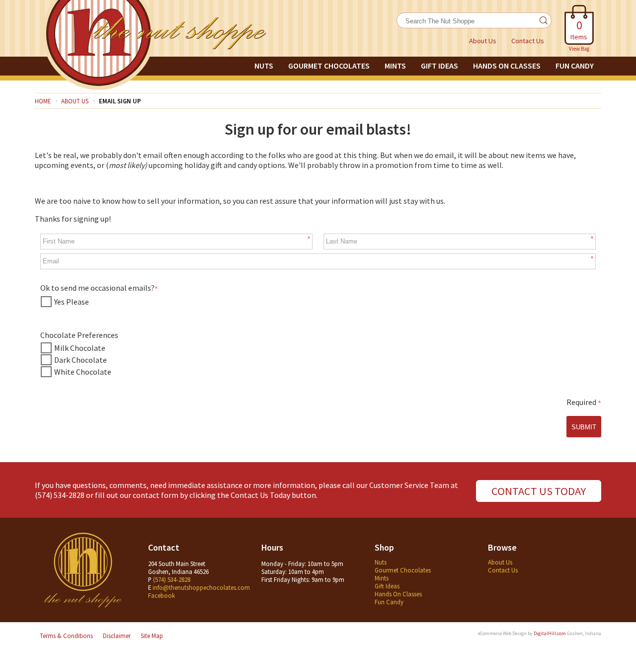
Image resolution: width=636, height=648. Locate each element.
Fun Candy (575, 66)
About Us (482, 40)
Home (43, 101)
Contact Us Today (538, 491)
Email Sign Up (120, 101)
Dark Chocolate (80, 360)
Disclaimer (117, 636)
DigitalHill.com (550, 633)
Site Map (152, 636)
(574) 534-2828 (59, 495)
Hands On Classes (507, 66)
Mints (395, 66)
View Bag (579, 48)
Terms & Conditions (66, 636)
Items (578, 29)
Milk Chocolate (79, 348)
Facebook (161, 595)
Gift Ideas (439, 66)
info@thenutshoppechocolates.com (201, 587)
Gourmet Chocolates (329, 66)
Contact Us (527, 40)
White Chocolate (82, 372)
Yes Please (71, 302)
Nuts (263, 66)
